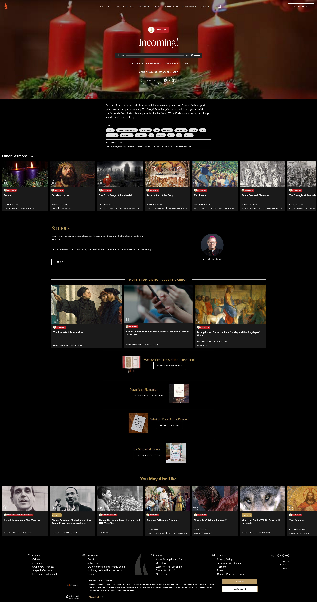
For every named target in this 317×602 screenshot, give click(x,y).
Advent (153, 72)
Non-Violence (127, 135)
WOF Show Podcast (43, 567)
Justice (193, 130)
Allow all (240, 581)
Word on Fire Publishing (169, 567)
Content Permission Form (230, 574)
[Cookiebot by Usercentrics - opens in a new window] (72, 597)
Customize (238, 589)
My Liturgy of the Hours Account (104, 570)
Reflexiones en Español (44, 574)
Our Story (161, 563)
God (156, 130)
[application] (158, 55)
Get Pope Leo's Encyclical (148, 395)
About (157, 6)
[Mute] (191, 55)
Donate (204, 6)
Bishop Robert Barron (145, 63)
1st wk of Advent (168, 72)
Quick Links (162, 574)
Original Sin (141, 135)
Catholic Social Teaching (127, 130)
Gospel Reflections (42, 570)
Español (286, 568)
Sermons (161, 29)
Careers (221, 567)
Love (203, 130)
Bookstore (189, 6)
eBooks (91, 574)
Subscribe (92, 563)
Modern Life (112, 135)
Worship (188, 135)
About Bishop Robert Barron (171, 559)
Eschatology (145, 130)
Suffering (160, 135)
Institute (143, 6)
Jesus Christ (181, 130)
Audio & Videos (124, 6)
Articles (105, 6)
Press (220, 570)
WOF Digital (284, 565)
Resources (171, 6)
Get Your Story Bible (148, 455)
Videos (36, 559)
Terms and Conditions (229, 563)
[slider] (197, 55)
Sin (151, 135)
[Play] (118, 55)
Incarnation (167, 130)
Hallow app (145, 249)
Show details (94, 597)
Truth (171, 135)
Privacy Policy (224, 559)
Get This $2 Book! (169, 425)
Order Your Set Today (169, 366)
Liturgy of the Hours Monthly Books (106, 567)
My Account (301, 6)
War (179, 135)
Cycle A (143, 72)
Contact (221, 555)
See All (33, 157)
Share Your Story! (165, 570)
